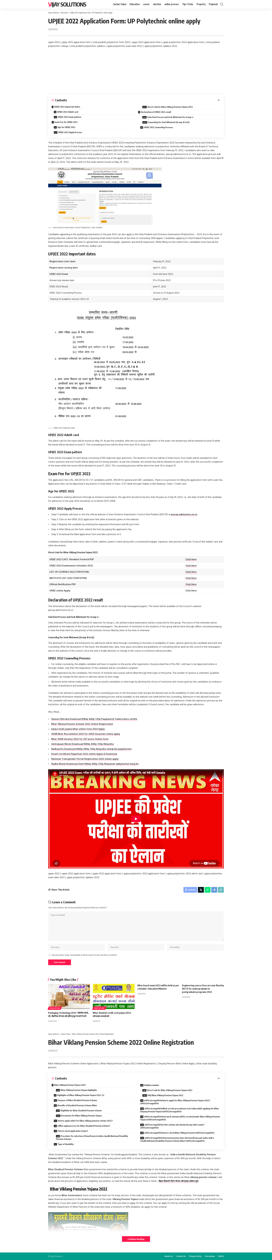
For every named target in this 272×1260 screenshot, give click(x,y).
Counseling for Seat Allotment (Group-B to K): (169, 122)
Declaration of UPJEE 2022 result (156, 112)
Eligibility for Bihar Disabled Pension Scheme (81, 1110)
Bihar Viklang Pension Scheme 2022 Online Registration (82, 724)
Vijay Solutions (67, 4)
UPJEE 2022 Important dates (67, 107)
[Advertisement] (136, 71)
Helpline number (151, 1085)
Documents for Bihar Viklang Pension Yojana (81, 1115)
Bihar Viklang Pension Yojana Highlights (79, 1090)
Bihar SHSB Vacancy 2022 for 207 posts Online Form (79, 739)
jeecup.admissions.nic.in (184, 514)
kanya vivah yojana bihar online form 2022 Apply (78, 728)
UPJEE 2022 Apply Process (70, 132)
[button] (221, 4)
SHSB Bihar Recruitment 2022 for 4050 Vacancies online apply (85, 733)
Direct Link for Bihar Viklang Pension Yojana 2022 (170, 107)
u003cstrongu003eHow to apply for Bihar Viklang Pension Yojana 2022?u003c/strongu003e (175, 1102)
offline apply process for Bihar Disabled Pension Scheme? (84, 1126)
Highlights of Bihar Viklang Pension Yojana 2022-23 (80, 1095)
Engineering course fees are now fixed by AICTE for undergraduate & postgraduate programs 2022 (203, 988)
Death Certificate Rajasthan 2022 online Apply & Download (84, 753)
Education (55, 1008)
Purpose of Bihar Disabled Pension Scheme (77, 1100)
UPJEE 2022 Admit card (67, 112)
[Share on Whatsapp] (208, 890)
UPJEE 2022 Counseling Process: (158, 127)
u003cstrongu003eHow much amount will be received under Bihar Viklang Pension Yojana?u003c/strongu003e (180, 1118)
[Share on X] (201, 890)
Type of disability (66, 1144)
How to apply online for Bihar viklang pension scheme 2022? (85, 1121)
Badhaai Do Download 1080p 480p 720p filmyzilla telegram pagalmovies (91, 748)
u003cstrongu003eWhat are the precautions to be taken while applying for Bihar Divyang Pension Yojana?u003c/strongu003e (179, 1110)
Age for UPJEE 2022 (66, 127)
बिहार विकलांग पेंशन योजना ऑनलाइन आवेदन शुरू (178, 1181)
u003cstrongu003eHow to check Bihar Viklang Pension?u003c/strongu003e (179, 1133)
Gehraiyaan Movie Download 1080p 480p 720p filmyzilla (82, 744)
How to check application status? (73, 1131)
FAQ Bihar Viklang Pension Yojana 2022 (165, 1095)
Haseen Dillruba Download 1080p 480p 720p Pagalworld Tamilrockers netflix (94, 719)
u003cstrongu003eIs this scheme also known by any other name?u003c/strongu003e (172, 1126)
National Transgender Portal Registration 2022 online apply (85, 758)
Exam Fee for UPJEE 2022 (66, 122)
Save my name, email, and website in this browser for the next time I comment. (84, 955)
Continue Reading (136, 1239)
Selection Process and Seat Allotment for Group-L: (170, 117)
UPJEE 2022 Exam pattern (69, 117)
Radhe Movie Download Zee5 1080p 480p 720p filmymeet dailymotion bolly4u (95, 763)
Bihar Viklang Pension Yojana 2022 (70, 1085)
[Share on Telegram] (214, 890)
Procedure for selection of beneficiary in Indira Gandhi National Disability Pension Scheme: (92, 1137)
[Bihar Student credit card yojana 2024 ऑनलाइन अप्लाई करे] (114, 996)
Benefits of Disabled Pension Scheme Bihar (77, 1105)
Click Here (191, 559)
